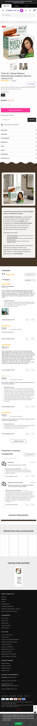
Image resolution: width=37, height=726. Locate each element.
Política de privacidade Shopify (9, 642)
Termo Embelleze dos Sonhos (9, 656)
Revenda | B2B (5, 627)
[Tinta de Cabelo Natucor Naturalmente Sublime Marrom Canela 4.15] (18, 571)
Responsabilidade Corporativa (9, 611)
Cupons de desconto (6, 651)
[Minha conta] (29, 10)
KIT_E (19, 572)
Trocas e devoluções (6, 634)
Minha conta (4, 620)
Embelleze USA (5, 670)
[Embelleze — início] (12, 10)
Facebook (4, 696)
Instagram (12, 696)
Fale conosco (4, 618)
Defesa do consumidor (7, 646)
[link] (4, 547)
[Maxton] (27, 6)
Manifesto (3, 599)
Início (2, 22)
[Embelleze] (6, 6)
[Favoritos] (25, 10)
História (3, 601)
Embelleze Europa (6, 668)
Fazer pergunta (29, 454)
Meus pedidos (5, 623)
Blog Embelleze (5, 663)
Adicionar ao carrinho (15, 110)
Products (7, 22)
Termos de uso (5, 637)
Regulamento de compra (7, 649)
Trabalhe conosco (6, 625)
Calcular (32, 119)
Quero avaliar (30, 274)
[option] (18, 42)
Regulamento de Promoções (8, 654)
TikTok (26, 696)
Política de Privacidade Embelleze (10, 639)
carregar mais (18, 441)
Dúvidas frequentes (6, 644)
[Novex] (17, 6)
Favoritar (32, 84)
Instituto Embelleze (6, 665)
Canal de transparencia (7, 606)
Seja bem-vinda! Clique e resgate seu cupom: (18, 2)
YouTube (20, 696)
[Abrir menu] (3, 10)
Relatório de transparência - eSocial (10, 608)
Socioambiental (5, 604)
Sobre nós (4, 596)
